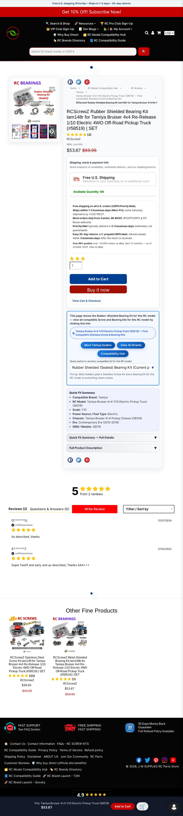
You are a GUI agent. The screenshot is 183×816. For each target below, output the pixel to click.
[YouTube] (173, 760)
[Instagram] (164, 760)
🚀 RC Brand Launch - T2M (61, 776)
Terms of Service (71, 750)
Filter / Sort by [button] (137, 509)
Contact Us (17, 743)
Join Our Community (74, 756)
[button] (79, 134)
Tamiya (79, 92)
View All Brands (131, 345)
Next (51, 131)
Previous (17, 131)
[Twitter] (147, 760)
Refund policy (94, 750)
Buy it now (98, 290)
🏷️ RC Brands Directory (69, 41)
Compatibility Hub (113, 353)
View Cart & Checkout (86, 300)
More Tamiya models (98, 345)
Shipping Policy (14, 756)
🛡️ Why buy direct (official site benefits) (59, 763)
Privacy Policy (47, 750)
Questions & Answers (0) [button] (49, 509)
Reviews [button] (18, 509)
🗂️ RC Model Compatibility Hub (104, 35)
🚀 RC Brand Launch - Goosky (24, 782)
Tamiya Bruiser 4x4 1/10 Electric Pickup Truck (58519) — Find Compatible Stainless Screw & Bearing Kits (109, 97)
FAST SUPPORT (29, 725)
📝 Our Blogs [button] (88, 29)
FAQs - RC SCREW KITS (73, 743)
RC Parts (96, 756)
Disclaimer (34, 756)
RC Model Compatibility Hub (103, 88)
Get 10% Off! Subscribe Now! (91, 11)
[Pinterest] (156, 760)
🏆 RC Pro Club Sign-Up (116, 24)
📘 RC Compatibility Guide (108, 41)
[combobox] (83, 52)
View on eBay (96, 247)
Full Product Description (85, 448)
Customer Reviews (16, 763)
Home (73, 88)
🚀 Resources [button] (84, 23)
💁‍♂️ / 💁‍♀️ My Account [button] (116, 29)
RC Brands (136, 88)
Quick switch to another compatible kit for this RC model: (101, 361)
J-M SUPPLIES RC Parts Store (158, 766)
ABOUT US (51, 756)
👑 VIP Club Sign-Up (60, 29)
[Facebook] (139, 760)
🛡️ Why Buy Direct (65, 35)
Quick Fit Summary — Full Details (91, 437)
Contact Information (41, 743)
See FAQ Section (29, 729)
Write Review (95, 509)
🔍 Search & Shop (58, 24)
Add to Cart (122, 806)
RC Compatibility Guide (20, 750)
